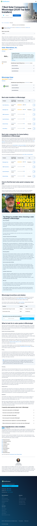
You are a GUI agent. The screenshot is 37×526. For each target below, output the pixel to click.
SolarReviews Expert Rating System (16, 454)
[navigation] (5, 1)
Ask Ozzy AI (3, 510)
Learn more (13, 60)
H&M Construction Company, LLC (8, 114)
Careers (3, 504)
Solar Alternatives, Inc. (9, 47)
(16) (11, 49)
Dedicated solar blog (5, 501)
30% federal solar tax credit (21, 298)
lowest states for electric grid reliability (19, 145)
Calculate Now (27, 318)
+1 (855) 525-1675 (8, 490)
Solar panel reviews (22, 501)
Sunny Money (5, 128)
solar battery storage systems (28, 154)
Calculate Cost (17, 15)
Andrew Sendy (9, 27)
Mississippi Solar (7, 77)
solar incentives (21, 302)
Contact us (3, 502)
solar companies (6, 22)
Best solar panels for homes (6, 514)
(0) (24, 114)
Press (20, 496)
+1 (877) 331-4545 (10, 492)
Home (2, 22)
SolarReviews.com (18, 27)
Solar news (3, 507)
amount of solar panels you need (15, 341)
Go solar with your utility (22, 498)
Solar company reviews (22, 499)
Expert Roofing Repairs (6, 119)
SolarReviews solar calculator (25, 346)
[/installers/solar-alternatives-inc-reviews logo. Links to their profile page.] (6, 56)
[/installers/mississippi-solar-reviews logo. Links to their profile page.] (6, 86)
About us (3, 496)
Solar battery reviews (22, 502)
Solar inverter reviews (22, 504)
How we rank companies (5, 499)
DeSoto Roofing (5, 123)
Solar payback (4, 513)
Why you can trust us (5, 498)
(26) (11, 79)
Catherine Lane (28, 27)
